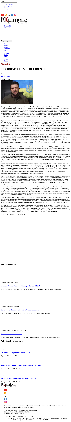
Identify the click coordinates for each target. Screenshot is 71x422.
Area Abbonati (9, 4)
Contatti (6, 9)
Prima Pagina (7, 27)
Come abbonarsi (8, 6)
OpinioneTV (7, 26)
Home (6, 44)
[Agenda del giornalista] (8, 39)
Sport (5, 56)
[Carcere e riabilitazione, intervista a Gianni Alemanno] (11, 305)
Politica (6, 47)
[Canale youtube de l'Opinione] (2, 16)
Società (6, 55)
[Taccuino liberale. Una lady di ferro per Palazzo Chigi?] (11, 281)
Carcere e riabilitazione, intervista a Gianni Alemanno (20, 310)
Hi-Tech (6, 53)
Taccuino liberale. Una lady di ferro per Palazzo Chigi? (20, 286)
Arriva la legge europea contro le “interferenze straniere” (21, 365)
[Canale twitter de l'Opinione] (8, 16)
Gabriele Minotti (5, 76)
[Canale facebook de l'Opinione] (12, 16)
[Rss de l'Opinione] (5, 16)
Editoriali (6, 45)
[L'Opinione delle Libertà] (14, 23)
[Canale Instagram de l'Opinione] (15, 16)
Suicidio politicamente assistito (11, 334)
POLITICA (4, 349)
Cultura (6, 52)
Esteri (5, 50)
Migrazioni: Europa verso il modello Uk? (15, 353)
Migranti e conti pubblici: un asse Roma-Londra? (18, 378)
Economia (7, 48)
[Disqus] (35, 239)
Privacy (6, 7)
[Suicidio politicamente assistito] (11, 329)
